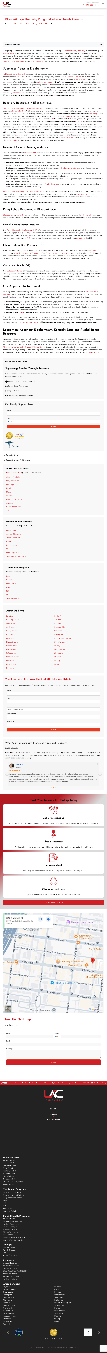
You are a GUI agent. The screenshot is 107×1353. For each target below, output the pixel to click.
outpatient (82, 194)
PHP (35, 230)
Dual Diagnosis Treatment (14, 1237)
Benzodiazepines (13, 507)
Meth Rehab (8, 1176)
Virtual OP (7, 1208)
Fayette (9, 616)
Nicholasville (11, 646)
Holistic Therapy (9, 1247)
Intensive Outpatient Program (26, 253)
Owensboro (11, 623)
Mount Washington (62, 638)
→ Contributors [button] (10, 455)
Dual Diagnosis (12, 553)
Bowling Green (12, 620)
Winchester (59, 631)
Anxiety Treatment (11, 1224)
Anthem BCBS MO (11, 1276)
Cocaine (9, 496)
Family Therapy (9, 1250)
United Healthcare (11, 1263)
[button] (103, 4)
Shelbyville (58, 653)
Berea (56, 664)
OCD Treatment (9, 1235)
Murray (57, 646)
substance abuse (74, 77)
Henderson (11, 664)
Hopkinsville (11, 649)
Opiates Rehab (9, 1179)
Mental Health (9, 1219)
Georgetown (11, 631)
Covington (10, 627)
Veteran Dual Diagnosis (12, 1240)
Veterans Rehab (13, 598)
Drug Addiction (12, 481)
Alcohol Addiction (13, 477)
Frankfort (10, 661)
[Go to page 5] (53, 787)
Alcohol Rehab (9, 1160)
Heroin (9, 488)
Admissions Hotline (54, 902)
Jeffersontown (12, 653)
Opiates (9, 503)
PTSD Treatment (10, 1229)
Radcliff (57, 616)
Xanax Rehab (8, 1184)
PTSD (8, 541)
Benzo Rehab (8, 1163)
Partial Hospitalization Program (19, 230)
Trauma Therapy (13, 538)
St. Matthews (59, 642)
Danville (57, 657)
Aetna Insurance (10, 1274)
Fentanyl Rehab (10, 1171)
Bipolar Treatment (10, 1232)
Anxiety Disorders (13, 534)
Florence (10, 638)
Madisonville (59, 627)
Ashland (57, 620)
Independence (12, 657)
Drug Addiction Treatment (14, 1198)
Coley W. (19, 765)
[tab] (45, 1338)
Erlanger (57, 623)
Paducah (10, 668)
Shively (57, 661)
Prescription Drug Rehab (13, 1182)
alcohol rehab (8, 53)
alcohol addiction (18, 111)
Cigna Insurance (10, 1268)
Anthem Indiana (10, 1279)
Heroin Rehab (9, 1174)
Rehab (9, 580)
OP (7, 595)
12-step (22, 312)
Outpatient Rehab (14, 271)
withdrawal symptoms (69, 168)
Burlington (58, 635)
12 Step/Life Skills (10, 1255)
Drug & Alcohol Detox (12, 1192)
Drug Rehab (11, 584)
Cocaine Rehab (9, 1166)
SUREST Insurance (11, 1266)
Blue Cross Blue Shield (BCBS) (15, 1271)
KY (53, 119)
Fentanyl (10, 485)
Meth (8, 492)
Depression (11, 530)
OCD (8, 549)
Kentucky (29, 24)
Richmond (10, 635)
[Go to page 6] (55, 787)
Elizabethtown (19, 24)
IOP (41, 253)
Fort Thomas (59, 649)
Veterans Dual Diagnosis (16, 556)
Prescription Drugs (14, 499)
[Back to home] (7, 4)
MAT (5, 1253)
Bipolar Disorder (13, 545)
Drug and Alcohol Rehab (42, 24)
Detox (8, 576)
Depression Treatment (12, 1222)
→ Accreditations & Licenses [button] (16, 460)
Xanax (8, 510)
